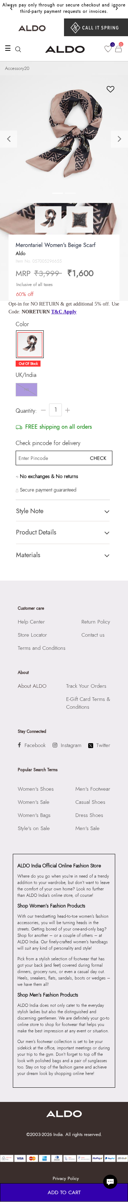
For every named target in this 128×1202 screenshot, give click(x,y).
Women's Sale (33, 802)
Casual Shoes (90, 802)
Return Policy (95, 622)
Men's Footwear (92, 789)
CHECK (98, 458)
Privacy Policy (66, 1178)
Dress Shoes (89, 815)
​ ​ (96, 27)
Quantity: (26, 411)
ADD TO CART (64, 1192)
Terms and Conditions (41, 648)
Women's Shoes (36, 789)
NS (26, 389)
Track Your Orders (86, 686)
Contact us (93, 635)
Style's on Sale (34, 828)
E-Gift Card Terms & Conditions (88, 703)
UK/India (26, 375)
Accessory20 (17, 68)
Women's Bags (34, 815)
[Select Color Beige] (28, 344)
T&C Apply (63, 311)
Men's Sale (87, 828)
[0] (108, 49)
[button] (9, 139)
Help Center (31, 622)
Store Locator (32, 635)
